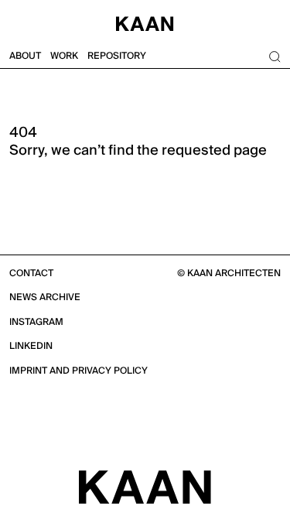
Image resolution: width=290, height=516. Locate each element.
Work (64, 56)
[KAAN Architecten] (145, 487)
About (25, 56)
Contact (31, 273)
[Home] (145, 22)
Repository (116, 56)
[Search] (274, 56)
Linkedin (31, 346)
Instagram (36, 322)
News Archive (44, 297)
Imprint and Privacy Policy (78, 371)
